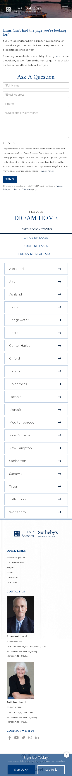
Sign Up (19, 769)
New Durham (19, 435)
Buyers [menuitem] (10, 567)
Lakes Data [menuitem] (12, 577)
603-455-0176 (14, 707)
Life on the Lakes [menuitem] (15, 562)
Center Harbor (20, 345)
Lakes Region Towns (36, 229)
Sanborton (17, 461)
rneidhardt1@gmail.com (20, 712)
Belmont (16, 307)
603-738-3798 (14, 641)
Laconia (15, 397)
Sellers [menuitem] (10, 572)
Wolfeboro (17, 512)
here (57, 56)
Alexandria (17, 269)
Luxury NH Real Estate (36, 254)
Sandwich (17, 474)
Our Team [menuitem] (12, 582)
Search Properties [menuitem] (16, 557)
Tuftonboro (18, 499)
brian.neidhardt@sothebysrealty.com (27, 646)
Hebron (15, 371)
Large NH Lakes (36, 237)
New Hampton (20, 448)
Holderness (18, 384)
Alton (13, 281)
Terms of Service (22, 189)
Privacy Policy (46, 170)
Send (9, 179)
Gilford (14, 358)
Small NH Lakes (36, 246)
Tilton (13, 486)
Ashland (15, 294)
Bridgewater (19, 320)
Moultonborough (23, 422)
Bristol (14, 333)
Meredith (16, 409)
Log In (49, 769)
